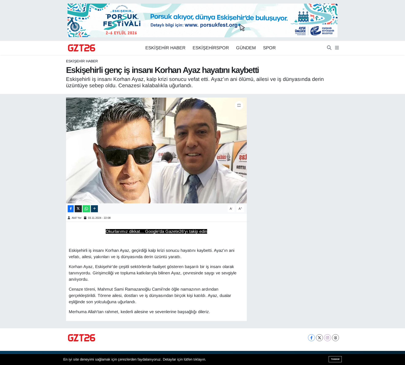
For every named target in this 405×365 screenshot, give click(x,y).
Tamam (335, 359)
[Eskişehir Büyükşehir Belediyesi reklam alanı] (203, 20)
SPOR (269, 47)
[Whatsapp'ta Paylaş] (86, 208)
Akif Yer (76, 217)
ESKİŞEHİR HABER (165, 47)
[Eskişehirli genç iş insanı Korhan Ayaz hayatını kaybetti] (156, 150)
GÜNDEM (246, 47)
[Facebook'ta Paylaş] (71, 208)
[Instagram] (327, 337)
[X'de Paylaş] (78, 208)
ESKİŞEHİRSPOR (211, 47)
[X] (319, 337)
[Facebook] (311, 337)
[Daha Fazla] (94, 208)
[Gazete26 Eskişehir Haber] (82, 48)
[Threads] (335, 337)
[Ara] (329, 48)
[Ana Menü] (337, 48)
